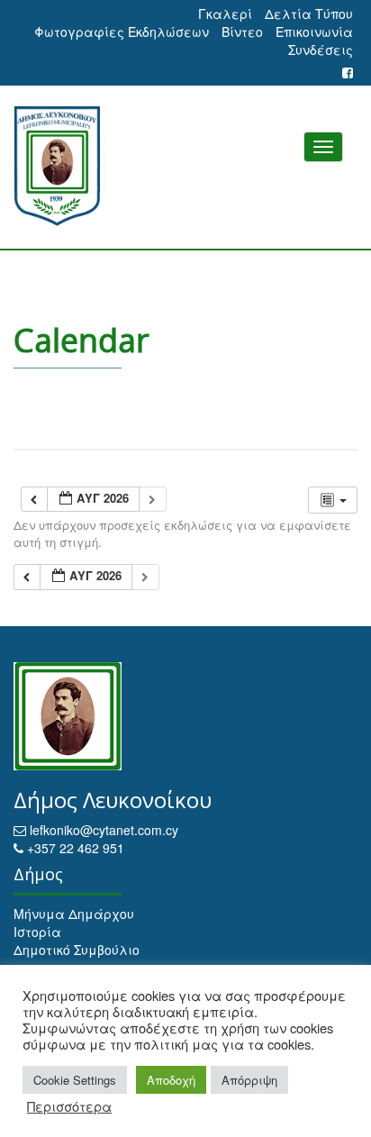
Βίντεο (242, 32)
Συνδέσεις (320, 50)
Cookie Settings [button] (74, 1079)
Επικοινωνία (314, 32)
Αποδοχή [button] (171, 1079)
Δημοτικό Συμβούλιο (77, 950)
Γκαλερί (225, 14)
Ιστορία (37, 932)
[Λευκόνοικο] (185, 166)
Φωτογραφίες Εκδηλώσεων (121, 32)
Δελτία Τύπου (309, 14)
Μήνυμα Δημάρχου (74, 914)
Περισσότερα (69, 1106)
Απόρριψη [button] (249, 1079)
